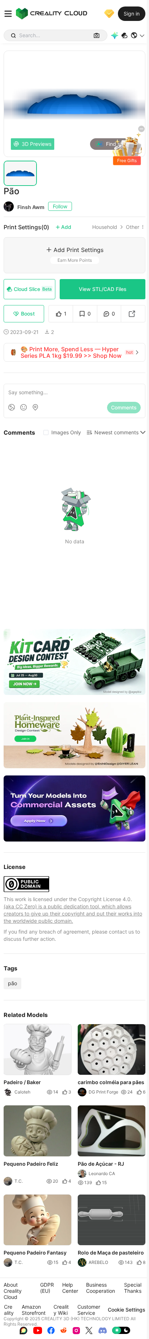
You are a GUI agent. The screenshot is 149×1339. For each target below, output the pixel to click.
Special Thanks (132, 1288)
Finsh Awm (30, 207)
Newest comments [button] (116, 432)
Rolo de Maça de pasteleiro (111, 1252)
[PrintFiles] (124, 35)
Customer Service (88, 1310)
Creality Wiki (61, 1310)
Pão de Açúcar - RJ (101, 1164)
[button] (138, 35)
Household (104, 227)
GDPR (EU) (47, 1288)
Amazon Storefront (34, 1310)
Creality (9, 1310)
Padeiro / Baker (22, 1082)
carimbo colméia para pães (111, 1082)
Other (132, 227)
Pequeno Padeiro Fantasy (35, 1252)
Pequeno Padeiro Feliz (31, 1164)
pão (12, 983)
